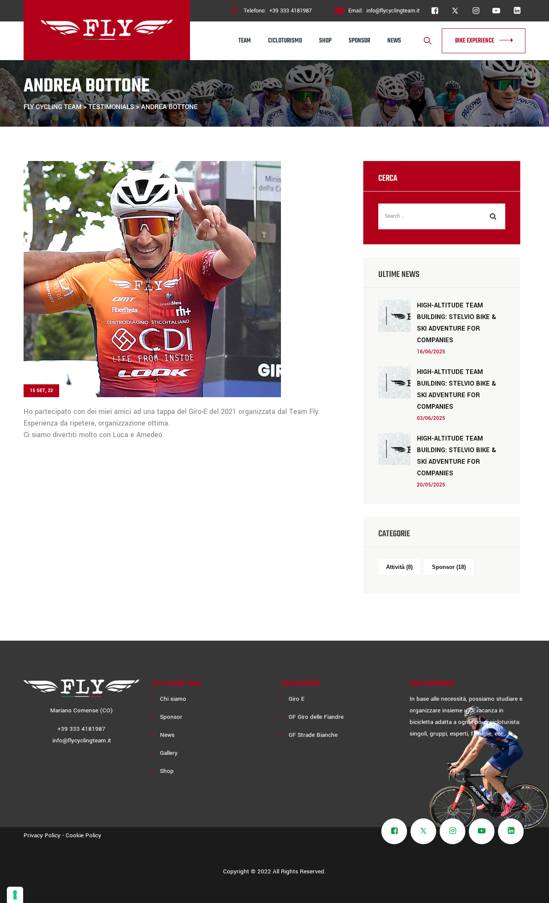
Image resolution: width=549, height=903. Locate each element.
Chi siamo (173, 699)
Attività (399, 567)
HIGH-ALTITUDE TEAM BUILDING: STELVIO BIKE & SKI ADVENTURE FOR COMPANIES (456, 323)
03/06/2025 (431, 418)
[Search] (427, 41)
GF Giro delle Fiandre (316, 717)
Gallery (169, 753)
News (394, 41)
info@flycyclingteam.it (392, 11)
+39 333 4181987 (290, 11)
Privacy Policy (42, 835)
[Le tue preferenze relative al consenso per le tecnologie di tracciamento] (15, 895)
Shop (325, 41)
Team (244, 41)
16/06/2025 (431, 352)
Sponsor (359, 41)
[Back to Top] (530, 889)
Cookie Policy (83, 835)
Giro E (297, 699)
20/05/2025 (431, 485)
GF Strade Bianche (313, 735)
